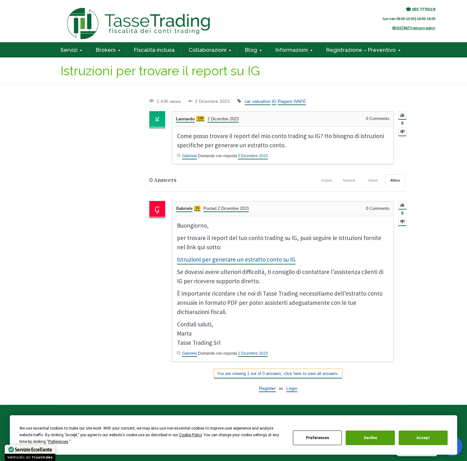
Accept (423, 438)
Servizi (69, 50)
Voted (372, 180)
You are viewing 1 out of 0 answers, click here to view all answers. (278, 373)
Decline (370, 438)
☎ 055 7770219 (420, 9)
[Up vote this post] (402, 115)
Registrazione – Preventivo (361, 50)
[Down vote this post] (402, 132)
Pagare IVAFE (292, 101)
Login (291, 388)
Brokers (106, 50)
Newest (349, 180)
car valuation (257, 101)
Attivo (395, 180)
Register (267, 388)
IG (274, 101)
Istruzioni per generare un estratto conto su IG (236, 259)
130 (200, 118)
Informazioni (291, 50)
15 (197, 208)
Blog (251, 50)
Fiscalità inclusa (154, 50)
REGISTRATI (401, 27)
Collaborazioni (208, 50)
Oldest (326, 180)
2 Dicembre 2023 (253, 156)
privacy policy (424, 27)
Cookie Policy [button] (190, 435)
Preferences (317, 438)
